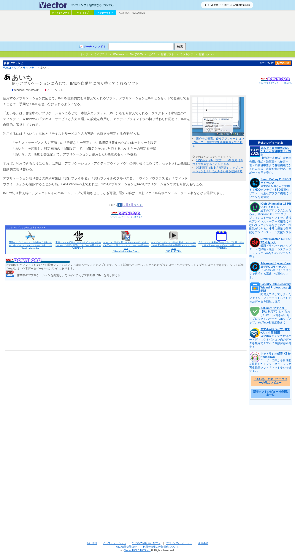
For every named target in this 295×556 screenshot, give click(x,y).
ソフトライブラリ (60, 12)
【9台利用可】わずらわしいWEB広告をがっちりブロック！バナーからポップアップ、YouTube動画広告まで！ (270, 317)
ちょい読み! (124, 13)
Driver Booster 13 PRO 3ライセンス (275, 240)
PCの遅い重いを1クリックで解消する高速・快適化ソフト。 (270, 273)
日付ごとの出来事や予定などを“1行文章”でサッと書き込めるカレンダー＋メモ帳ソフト (221, 245)
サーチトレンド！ (94, 46)
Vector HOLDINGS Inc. (137, 550)
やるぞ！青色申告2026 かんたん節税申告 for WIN (275, 151)
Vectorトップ (11, 67)
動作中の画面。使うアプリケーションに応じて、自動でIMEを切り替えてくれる (218, 142)
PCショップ (83, 12)
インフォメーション (114, 543)
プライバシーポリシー (179, 543)
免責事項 (203, 543)
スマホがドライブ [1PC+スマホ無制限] (275, 331)
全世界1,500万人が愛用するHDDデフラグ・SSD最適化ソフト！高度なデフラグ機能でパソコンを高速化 (270, 191)
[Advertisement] (147, 28)
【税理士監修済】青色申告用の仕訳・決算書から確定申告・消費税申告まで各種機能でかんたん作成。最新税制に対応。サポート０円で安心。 (270, 165)
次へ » (138, 204)
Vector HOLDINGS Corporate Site (230, 4)
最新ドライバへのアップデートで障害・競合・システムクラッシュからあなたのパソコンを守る (270, 251)
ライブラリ (30, 67)
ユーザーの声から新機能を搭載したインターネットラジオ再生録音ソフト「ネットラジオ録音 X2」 (270, 366)
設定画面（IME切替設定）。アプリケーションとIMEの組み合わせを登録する (218, 169)
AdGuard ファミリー (273, 308)
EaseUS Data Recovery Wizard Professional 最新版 (275, 287)
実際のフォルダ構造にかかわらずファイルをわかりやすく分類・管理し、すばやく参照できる (78, 245)
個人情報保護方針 (126, 546)
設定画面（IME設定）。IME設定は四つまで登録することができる (217, 162)
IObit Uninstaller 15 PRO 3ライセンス (275, 205)
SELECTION (138, 13)
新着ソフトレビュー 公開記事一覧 (270, 393)
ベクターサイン (105, 12)
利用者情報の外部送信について (161, 546)
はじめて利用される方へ (146, 543)
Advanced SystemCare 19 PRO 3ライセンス (275, 265)
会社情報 (92, 543)
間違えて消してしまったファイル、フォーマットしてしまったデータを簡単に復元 (270, 298)
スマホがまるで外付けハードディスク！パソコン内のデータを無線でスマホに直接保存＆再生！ (270, 341)
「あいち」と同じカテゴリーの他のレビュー (270, 380)
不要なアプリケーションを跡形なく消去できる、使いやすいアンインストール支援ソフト (30, 245)
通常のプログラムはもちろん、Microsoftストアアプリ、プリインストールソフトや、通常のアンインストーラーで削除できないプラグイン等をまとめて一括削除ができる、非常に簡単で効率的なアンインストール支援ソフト (270, 221)
